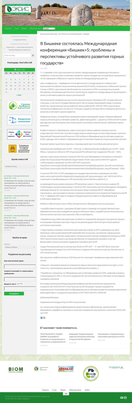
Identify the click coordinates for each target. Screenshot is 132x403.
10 (6, 82)
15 (28, 82)
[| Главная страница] (18, 9)
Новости (8, 28)
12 (15, 82)
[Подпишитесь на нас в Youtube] (121, 397)
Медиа (24, 28)
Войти (87, 390)
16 (33, 82)
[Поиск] (33, 55)
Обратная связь (35, 28)
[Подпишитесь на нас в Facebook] (125, 397)
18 (11, 86)
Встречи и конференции (70, 34)
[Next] (44, 370)
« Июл (19, 95)
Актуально (8, 176)
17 (6, 86)
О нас (16, 28)
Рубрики (7, 244)
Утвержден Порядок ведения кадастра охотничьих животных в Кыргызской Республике (82, 336)
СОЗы (14, 178)
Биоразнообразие (48, 34)
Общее (86, 34)
